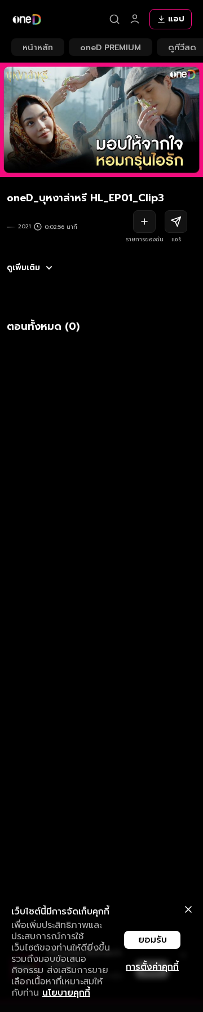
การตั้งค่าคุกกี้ (152, 967)
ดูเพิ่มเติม (23, 267)
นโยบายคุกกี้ (66, 993)
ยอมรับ (152, 940)
